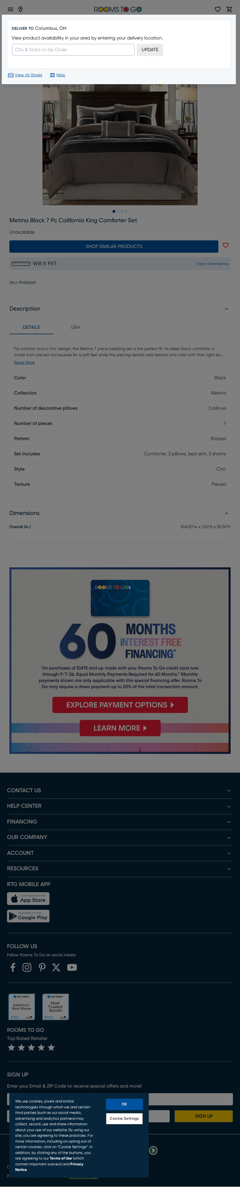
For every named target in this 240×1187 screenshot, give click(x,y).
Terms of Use (61, 1158)
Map (60, 75)
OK (124, 1104)
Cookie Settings (124, 1119)
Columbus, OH (50, 28)
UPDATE (150, 49)
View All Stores (28, 75)
